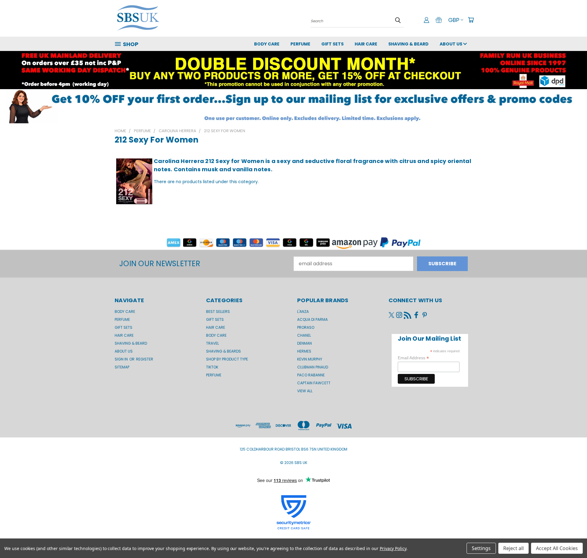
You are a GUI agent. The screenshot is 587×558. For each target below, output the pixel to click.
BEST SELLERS (218, 311)
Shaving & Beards (223, 351)
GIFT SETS (332, 44)
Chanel (304, 335)
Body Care (266, 44)
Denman (304, 343)
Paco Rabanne (311, 375)
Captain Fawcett (313, 383)
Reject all (513, 548)
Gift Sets (215, 319)
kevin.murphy (309, 359)
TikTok (212, 367)
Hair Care (366, 44)
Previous (569, 538)
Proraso (305, 327)
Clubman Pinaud (312, 367)
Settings (481, 548)
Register (144, 359)
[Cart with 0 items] (471, 20)
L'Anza (303, 311)
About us (451, 44)
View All (304, 390)
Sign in (122, 359)
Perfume (300, 44)
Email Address (413, 358)
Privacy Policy (393, 548)
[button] (293, 106)
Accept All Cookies (557, 548)
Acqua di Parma (312, 319)
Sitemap (122, 367)
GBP (453, 20)
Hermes (304, 351)
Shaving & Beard (408, 44)
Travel (212, 343)
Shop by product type (227, 359)
